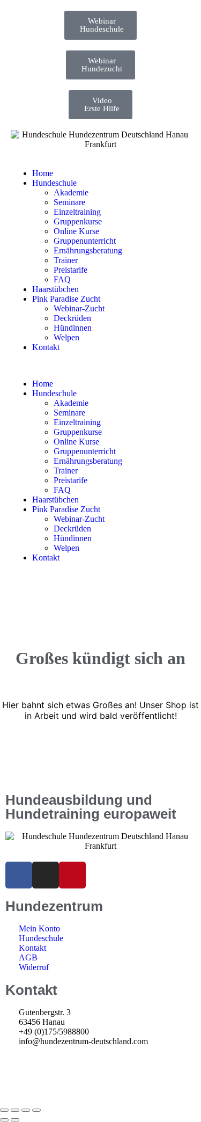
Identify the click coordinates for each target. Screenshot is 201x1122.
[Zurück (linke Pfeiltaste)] (4, 1119)
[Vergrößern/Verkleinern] (4, 1110)
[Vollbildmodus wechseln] (15, 1110)
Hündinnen (73, 327)
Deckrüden (72, 318)
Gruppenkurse (78, 221)
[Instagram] (45, 875)
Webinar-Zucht (79, 308)
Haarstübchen (55, 289)
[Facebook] (18, 875)
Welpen (66, 337)
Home (42, 173)
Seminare (69, 202)
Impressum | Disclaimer (45, 1061)
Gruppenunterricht (85, 240)
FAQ (62, 279)
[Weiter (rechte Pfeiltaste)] (15, 1119)
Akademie (71, 192)
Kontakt (45, 347)
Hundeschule (54, 182)
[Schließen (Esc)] (36, 1110)
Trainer (66, 260)
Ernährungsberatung (88, 250)
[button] (100, 365)
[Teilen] (25, 1110)
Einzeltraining (77, 211)
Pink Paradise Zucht (66, 298)
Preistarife (70, 269)
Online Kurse (76, 231)
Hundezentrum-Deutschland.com (70, 1082)
